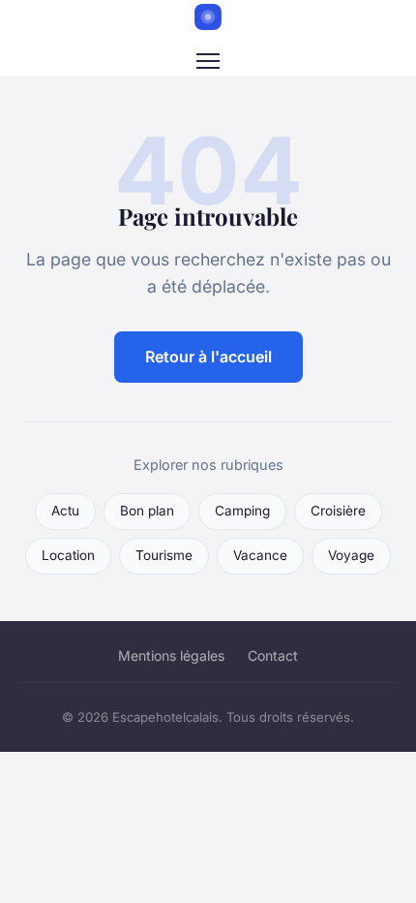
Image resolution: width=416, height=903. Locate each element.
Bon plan (147, 510)
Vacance (260, 555)
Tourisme (164, 555)
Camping (242, 510)
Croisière (338, 510)
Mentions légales (171, 655)
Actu (65, 510)
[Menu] (208, 61)
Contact (273, 655)
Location (68, 555)
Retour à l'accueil (208, 356)
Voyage (351, 555)
